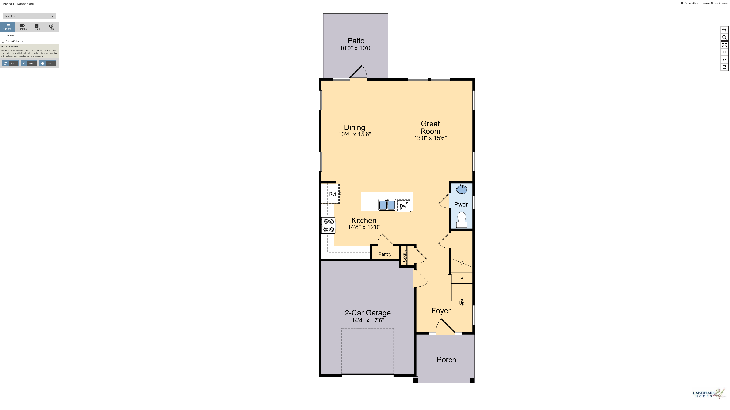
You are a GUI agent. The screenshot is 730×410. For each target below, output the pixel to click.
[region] (29, 205)
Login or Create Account (715, 3)
